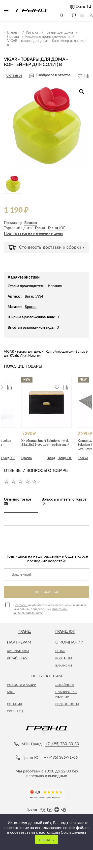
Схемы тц (15, 711)
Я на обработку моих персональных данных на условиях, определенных (50, 609)
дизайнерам (17, 658)
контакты (63, 658)
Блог (11, 691)
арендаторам (18, 650)
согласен (21, 605)
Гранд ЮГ (56, 228)
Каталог (6, 10)
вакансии (63, 665)
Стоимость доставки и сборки (50, 247)
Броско (30, 223)
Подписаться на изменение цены (33, 233)
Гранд (40, 228)
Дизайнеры (64, 684)
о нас (60, 650)
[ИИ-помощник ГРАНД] (71, 15)
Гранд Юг (65, 631)
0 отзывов (14, 75)
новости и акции (21, 684)
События (14, 704)
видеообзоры (67, 704)
